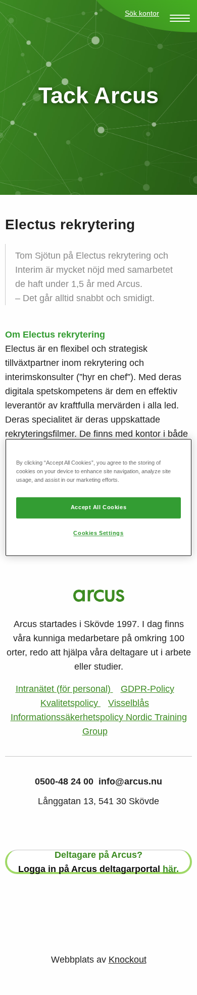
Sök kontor (142, 13)
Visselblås (128, 703)
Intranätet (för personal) (64, 689)
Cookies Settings (98, 533)
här (169, 869)
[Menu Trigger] (179, 18)
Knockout (127, 960)
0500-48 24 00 (64, 781)
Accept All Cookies (98, 508)
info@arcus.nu (130, 781)
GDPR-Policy (147, 689)
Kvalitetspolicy (70, 703)
